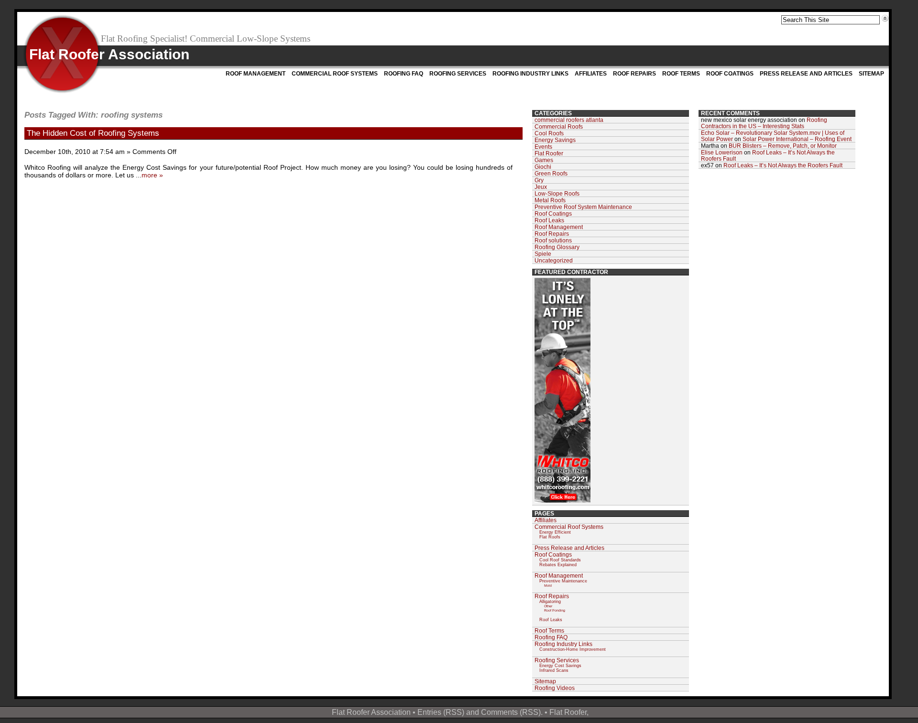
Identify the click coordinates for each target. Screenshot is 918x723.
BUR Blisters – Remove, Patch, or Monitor (783, 145)
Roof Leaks (549, 220)
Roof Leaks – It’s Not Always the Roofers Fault (782, 165)
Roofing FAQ (403, 73)
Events (543, 146)
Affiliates (591, 73)
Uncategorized (554, 260)
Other (548, 606)
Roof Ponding (554, 610)
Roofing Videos (555, 688)
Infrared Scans (553, 670)
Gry (539, 180)
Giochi (543, 167)
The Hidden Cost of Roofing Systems (93, 133)
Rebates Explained (558, 564)
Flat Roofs (549, 537)
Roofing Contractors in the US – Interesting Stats (764, 123)
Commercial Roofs (559, 126)
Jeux (541, 187)
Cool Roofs (549, 133)
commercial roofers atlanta (569, 120)
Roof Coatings (730, 73)
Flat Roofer (549, 153)
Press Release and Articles (806, 73)
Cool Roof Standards (560, 560)
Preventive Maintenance (563, 581)
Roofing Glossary (557, 247)
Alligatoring (550, 601)
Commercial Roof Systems (335, 73)
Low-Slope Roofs (557, 193)
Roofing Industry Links (530, 73)
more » (152, 175)
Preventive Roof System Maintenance (583, 207)
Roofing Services (457, 73)
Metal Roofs (550, 200)
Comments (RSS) (511, 712)
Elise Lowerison (722, 152)
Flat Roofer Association (109, 54)
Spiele (543, 254)
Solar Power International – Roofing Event (797, 139)
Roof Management (255, 73)
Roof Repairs (634, 73)
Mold (548, 585)
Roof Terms (681, 73)
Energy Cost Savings (560, 665)
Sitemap (871, 73)
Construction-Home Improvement (572, 649)
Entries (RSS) (440, 712)
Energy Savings (555, 140)
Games (544, 160)
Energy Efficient (555, 532)
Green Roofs (551, 173)
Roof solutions (553, 240)
